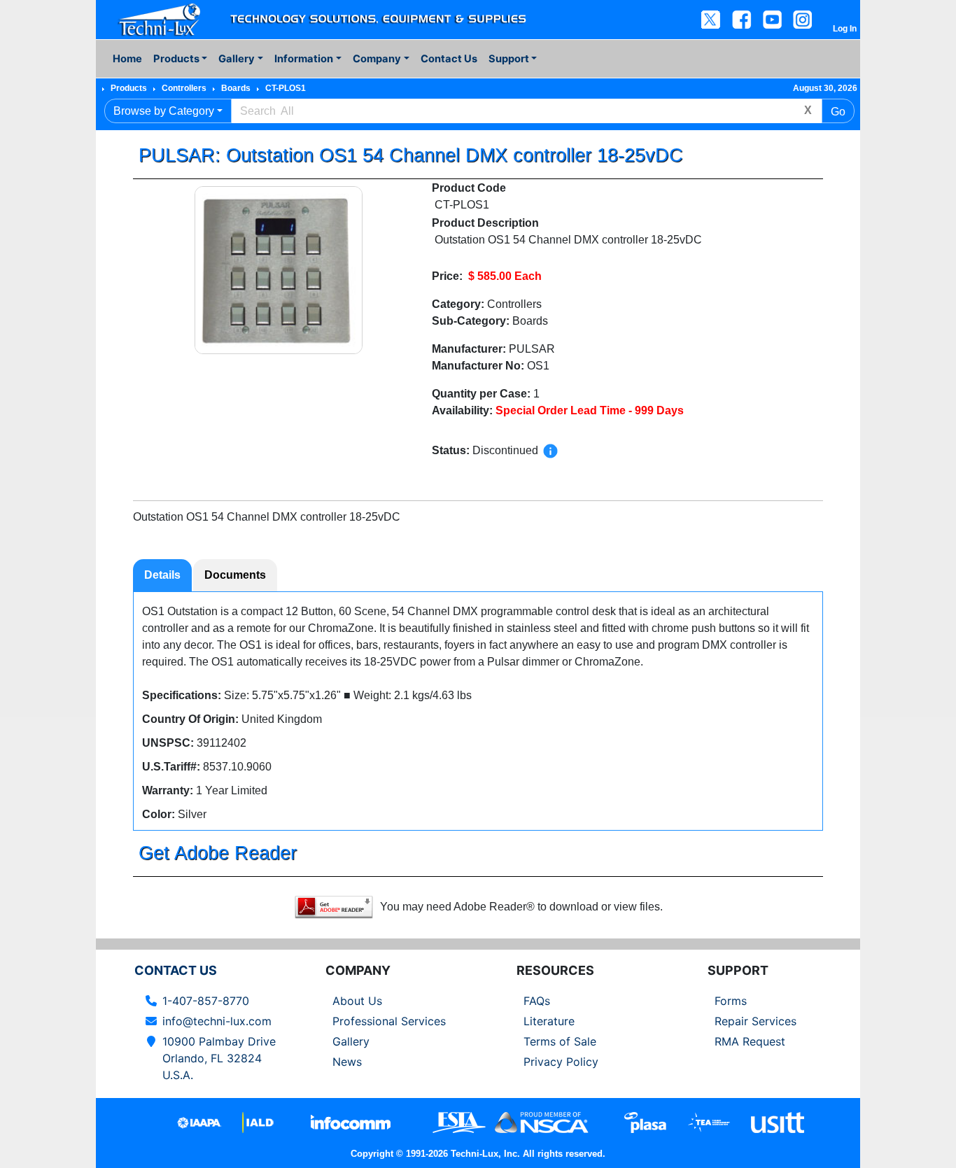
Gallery (351, 1041)
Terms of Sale (559, 1041)
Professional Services (389, 1021)
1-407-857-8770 (205, 1001)
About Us (357, 1001)
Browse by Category (163, 111)
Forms (731, 1001)
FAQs (536, 1001)
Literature (549, 1021)
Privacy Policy (560, 1062)
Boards (236, 88)
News (347, 1062)
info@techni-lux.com (217, 1021)
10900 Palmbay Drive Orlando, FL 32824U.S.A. (219, 1058)
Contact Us (449, 58)
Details (162, 575)
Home (127, 58)
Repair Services (755, 1021)
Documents (235, 575)
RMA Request (750, 1041)
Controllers (184, 88)
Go (838, 112)
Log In (845, 29)
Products (129, 88)
